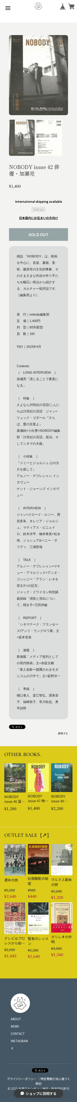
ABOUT (16, 1019)
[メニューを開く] (8, 8)
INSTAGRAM (19, 1041)
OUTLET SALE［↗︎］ (28, 835)
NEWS (15, 1026)
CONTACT (18, 1033)
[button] (22, 138)
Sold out (38, 209)
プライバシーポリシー (22, 1079)
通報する (63, 733)
